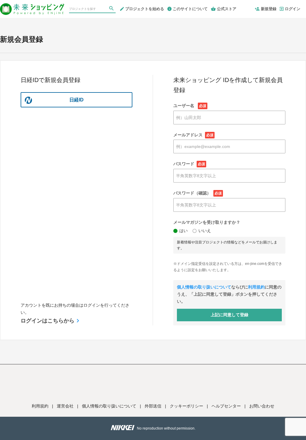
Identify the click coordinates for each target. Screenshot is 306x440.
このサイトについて (190, 9)
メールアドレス (193, 134)
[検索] (112, 9)
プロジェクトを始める (144, 9)
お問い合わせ (261, 406)
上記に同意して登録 (229, 314)
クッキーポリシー (186, 406)
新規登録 (268, 9)
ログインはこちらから (47, 321)
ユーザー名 (189, 105)
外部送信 (153, 406)
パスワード (189, 163)
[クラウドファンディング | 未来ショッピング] (32, 6)
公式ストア (226, 9)
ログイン (292, 9)
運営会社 (65, 406)
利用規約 (256, 287)
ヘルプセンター (226, 406)
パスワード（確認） (197, 193)
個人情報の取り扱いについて (204, 287)
